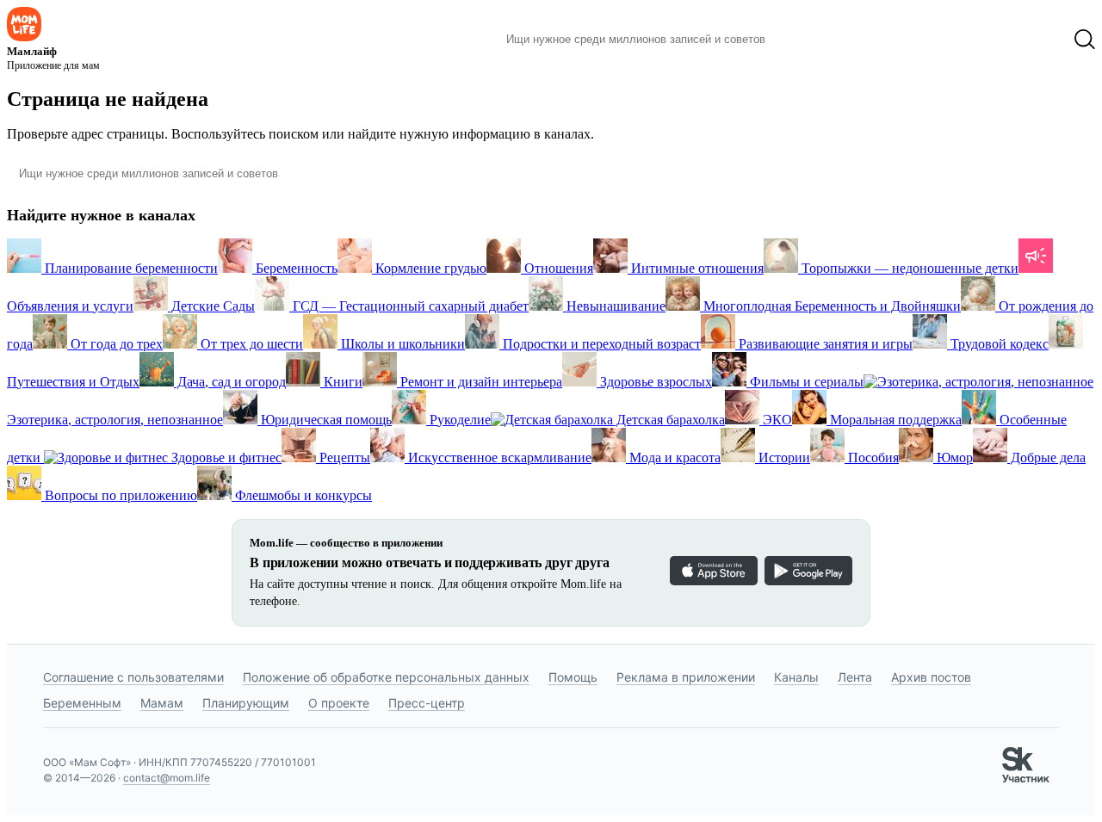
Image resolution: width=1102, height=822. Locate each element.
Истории (782, 457)
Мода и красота (673, 457)
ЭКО (775, 419)
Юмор (953, 457)
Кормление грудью (429, 268)
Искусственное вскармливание (498, 457)
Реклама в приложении (685, 677)
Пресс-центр (426, 702)
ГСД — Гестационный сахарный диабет (409, 306)
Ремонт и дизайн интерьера (479, 381)
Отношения (557, 268)
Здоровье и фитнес (225, 457)
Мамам (161, 702)
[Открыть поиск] (1084, 39)
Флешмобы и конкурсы (302, 495)
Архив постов (931, 677)
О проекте (338, 702)
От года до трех (115, 344)
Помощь (572, 677)
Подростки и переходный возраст (600, 344)
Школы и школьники (401, 344)
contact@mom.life (166, 777)
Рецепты (343, 457)
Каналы (796, 677)
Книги (341, 381)
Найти (804, 39)
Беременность (294, 268)
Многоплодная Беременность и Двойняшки (830, 306)
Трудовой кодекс (998, 344)
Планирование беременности (129, 268)
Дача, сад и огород (230, 381)
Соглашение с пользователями (133, 677)
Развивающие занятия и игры (824, 344)
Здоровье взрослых (654, 381)
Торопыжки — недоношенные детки (908, 268)
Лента (855, 677)
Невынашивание (614, 306)
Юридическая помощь (324, 419)
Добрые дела (1046, 457)
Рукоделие (458, 419)
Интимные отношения (696, 268)
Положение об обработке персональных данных (386, 677)
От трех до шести (250, 344)
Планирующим (245, 702)
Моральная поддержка (894, 419)
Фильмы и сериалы (805, 381)
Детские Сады (211, 306)
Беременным (82, 702)
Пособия (872, 457)
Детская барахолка (669, 419)
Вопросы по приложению (119, 495)
